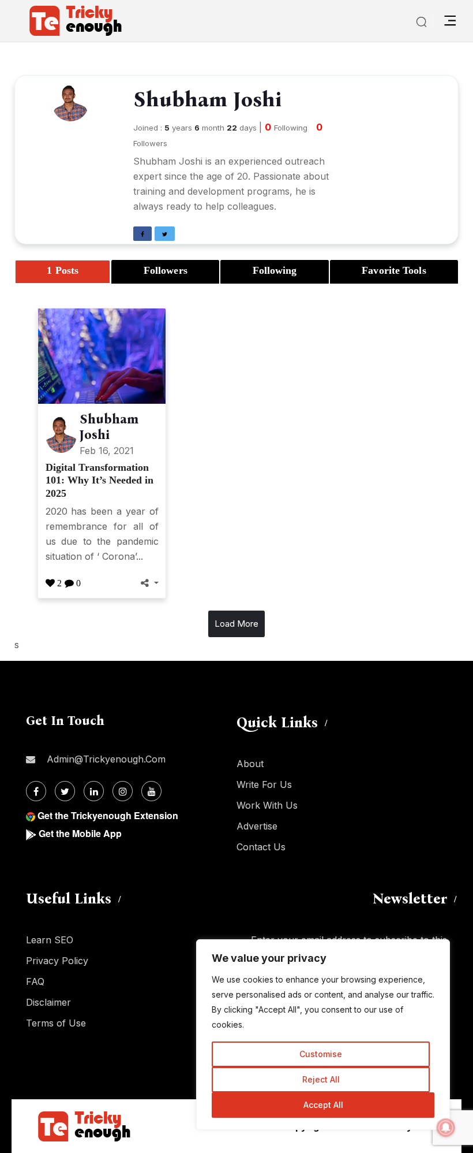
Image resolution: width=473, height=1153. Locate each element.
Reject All (321, 1079)
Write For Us (264, 784)
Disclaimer (48, 1002)
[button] (142, 233)
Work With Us (267, 805)
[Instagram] (122, 791)
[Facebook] (36, 791)
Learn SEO (49, 940)
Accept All (323, 1105)
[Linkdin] (94, 791)
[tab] (62, 272)
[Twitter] (65, 791)
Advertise (256, 826)
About (250, 763)
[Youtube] (151, 791)
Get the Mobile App (80, 833)
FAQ (35, 981)
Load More (236, 623)
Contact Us (261, 847)
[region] (323, 1034)
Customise (320, 1054)
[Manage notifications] (446, 1127)
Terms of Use (56, 1023)
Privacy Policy (57, 960)
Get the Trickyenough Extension (107, 815)
